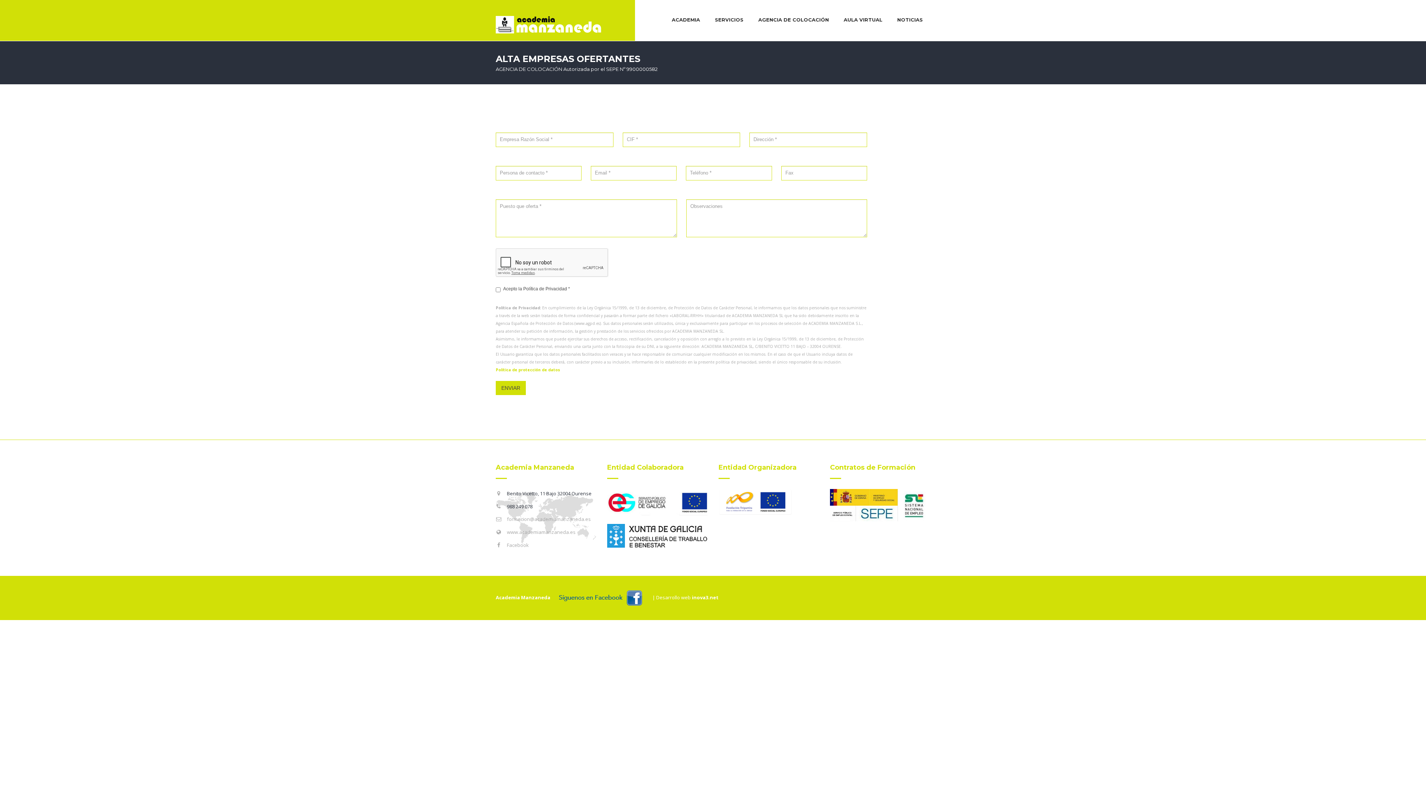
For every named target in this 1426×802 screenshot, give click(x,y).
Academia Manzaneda (523, 597)
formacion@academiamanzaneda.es (549, 519)
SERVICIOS (729, 20)
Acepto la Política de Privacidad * (536, 288)
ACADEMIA (686, 20)
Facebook (518, 545)
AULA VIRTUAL (863, 20)
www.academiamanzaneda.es (541, 532)
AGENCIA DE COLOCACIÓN (793, 20)
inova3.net (705, 597)
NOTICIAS (910, 20)
